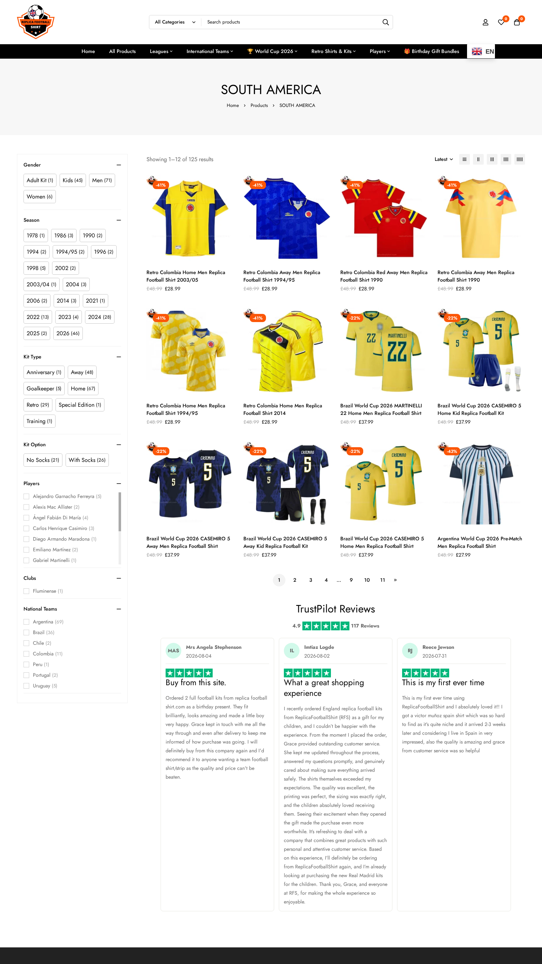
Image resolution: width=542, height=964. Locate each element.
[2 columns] (478, 159)
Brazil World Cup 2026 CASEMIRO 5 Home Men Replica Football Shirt (382, 542)
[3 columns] (492, 159)
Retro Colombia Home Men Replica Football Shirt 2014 (282, 409)
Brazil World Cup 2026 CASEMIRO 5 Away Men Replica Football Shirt (188, 542)
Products (259, 105)
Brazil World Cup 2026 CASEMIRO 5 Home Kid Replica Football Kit (479, 409)
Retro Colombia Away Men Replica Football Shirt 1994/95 (281, 276)
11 (382, 580)
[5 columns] (519, 159)
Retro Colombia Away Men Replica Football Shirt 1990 (476, 276)
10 (367, 580)
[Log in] (485, 22)
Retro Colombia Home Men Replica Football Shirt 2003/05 (185, 276)
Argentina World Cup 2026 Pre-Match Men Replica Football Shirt (480, 542)
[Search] (386, 22)
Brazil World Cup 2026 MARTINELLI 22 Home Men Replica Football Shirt (381, 409)
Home (233, 105)
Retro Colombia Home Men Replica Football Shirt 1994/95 (185, 409)
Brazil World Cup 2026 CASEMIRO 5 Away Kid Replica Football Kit (285, 542)
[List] (464, 159)
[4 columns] (506, 159)
